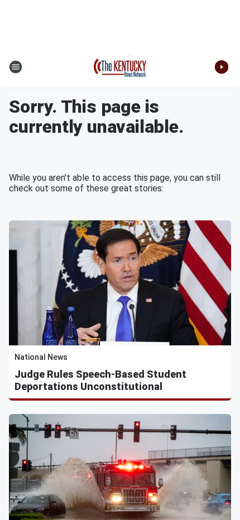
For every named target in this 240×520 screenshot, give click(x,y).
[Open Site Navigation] (15, 67)
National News (41, 357)
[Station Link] (120, 67)
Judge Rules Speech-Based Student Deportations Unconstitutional (100, 380)
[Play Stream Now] (221, 67)
